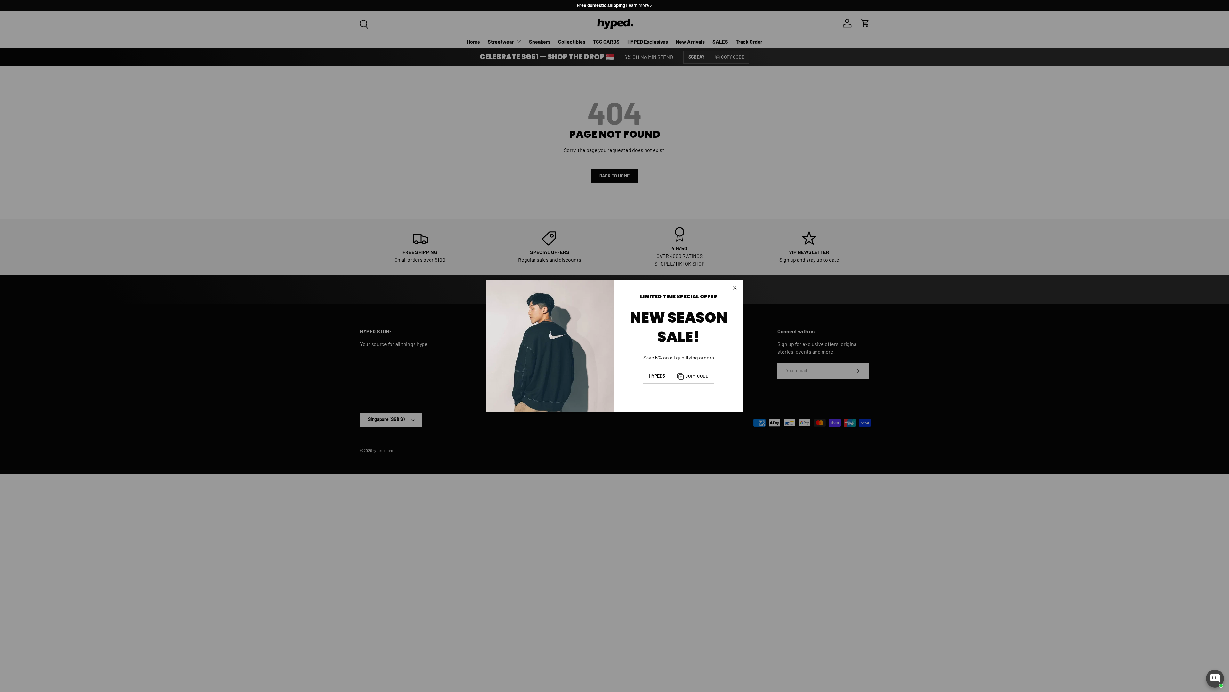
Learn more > (639, 5)
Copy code (696, 376)
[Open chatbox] (1215, 679)
